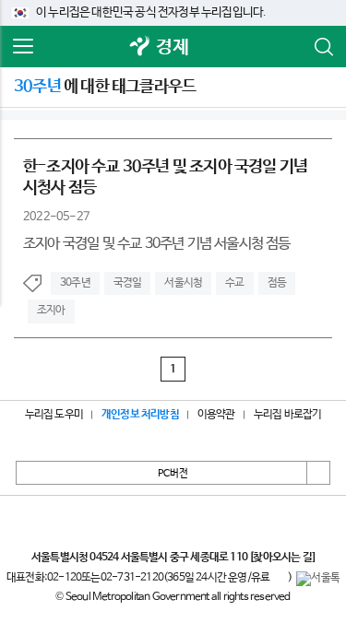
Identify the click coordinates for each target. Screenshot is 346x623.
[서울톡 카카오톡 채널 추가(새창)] (318, 578)
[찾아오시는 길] (282, 557)
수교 (234, 282)
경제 (171, 47)
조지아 (51, 310)
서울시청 (183, 282)
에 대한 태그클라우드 (105, 86)
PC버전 (173, 473)
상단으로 (318, 473)
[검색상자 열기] (323, 47)
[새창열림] (139, 47)
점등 (277, 282)
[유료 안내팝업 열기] (278, 578)
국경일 (127, 282)
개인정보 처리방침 (140, 414)
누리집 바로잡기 (288, 414)
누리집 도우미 (54, 414)
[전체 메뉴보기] (23, 47)
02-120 (64, 577)
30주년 (75, 282)
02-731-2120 (132, 577)
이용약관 (216, 414)
